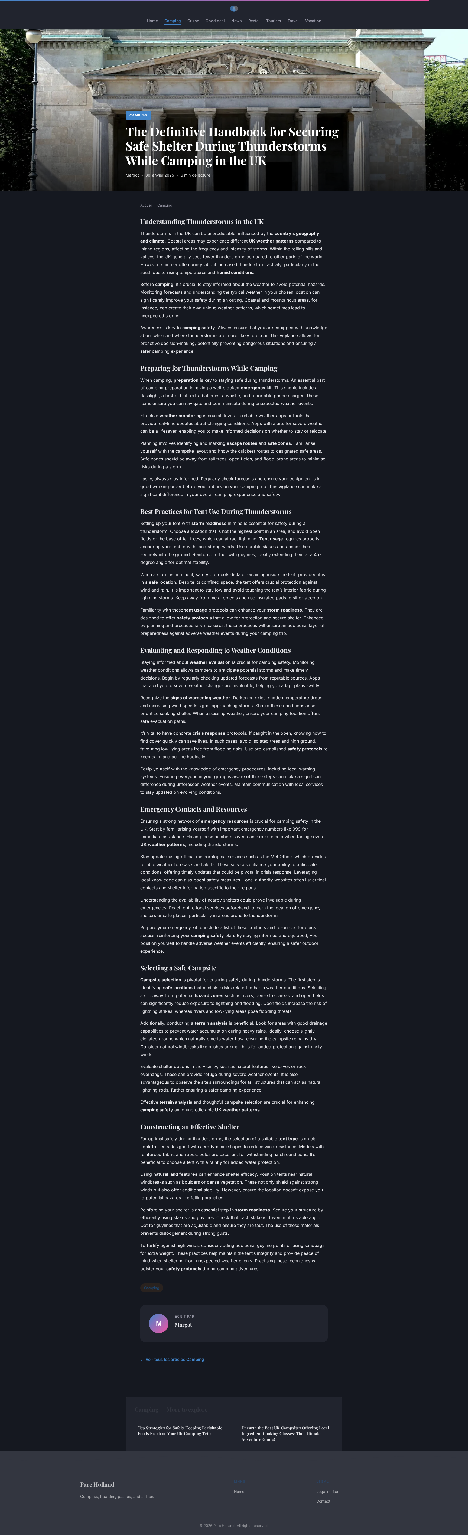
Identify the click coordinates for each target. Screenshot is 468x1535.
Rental (254, 20)
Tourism (273, 20)
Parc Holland (97, 1484)
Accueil (146, 205)
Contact (323, 1501)
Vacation (313, 20)
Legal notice (327, 1491)
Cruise (193, 20)
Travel (293, 20)
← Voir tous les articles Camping (172, 1359)
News (236, 20)
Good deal (215, 20)
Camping (172, 20)
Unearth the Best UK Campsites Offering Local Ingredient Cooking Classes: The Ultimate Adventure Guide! (285, 1433)
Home (152, 20)
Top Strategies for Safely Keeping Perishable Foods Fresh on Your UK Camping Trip (180, 1430)
